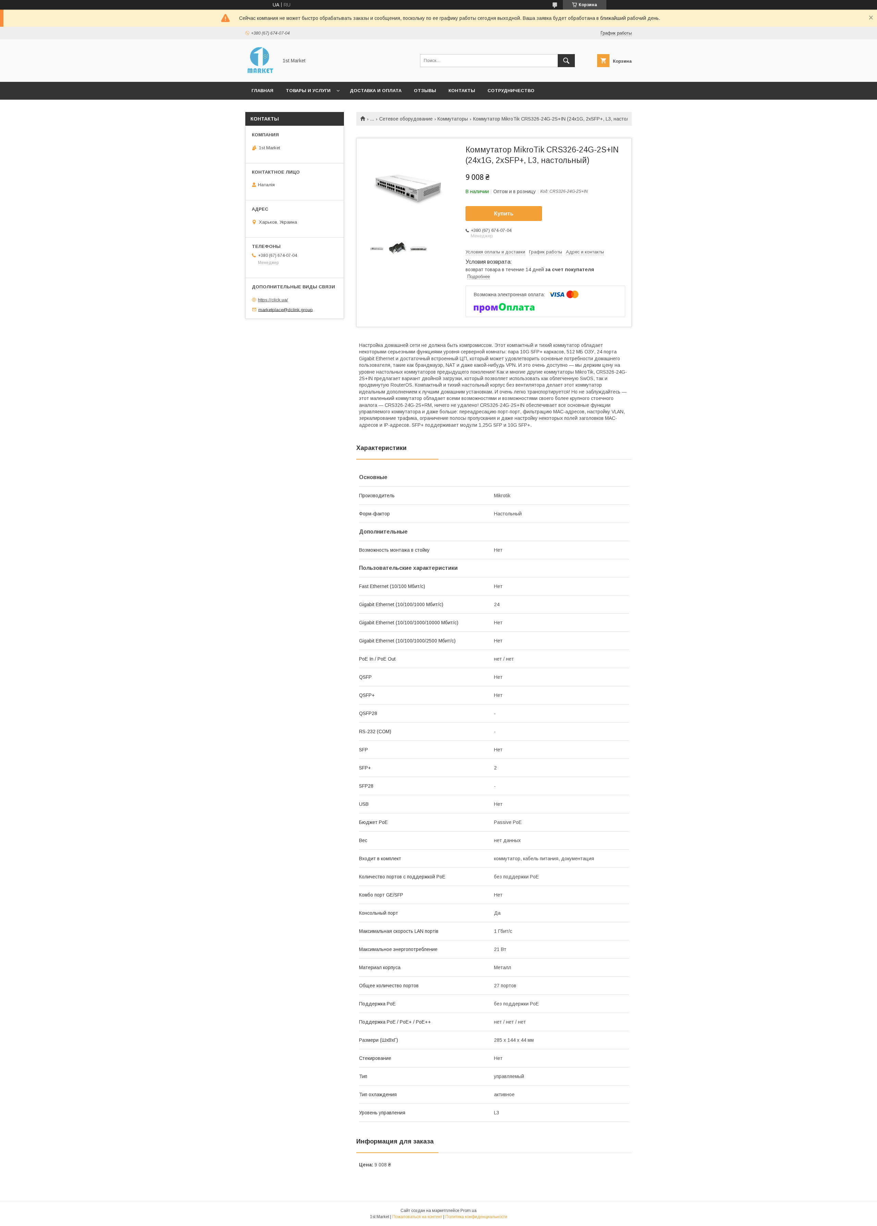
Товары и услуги (308, 90)
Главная (262, 90)
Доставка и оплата (376, 90)
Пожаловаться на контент (417, 1216)
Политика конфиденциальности (476, 1216)
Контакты (461, 90)
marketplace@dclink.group (285, 309)
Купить (504, 213)
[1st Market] (259, 73)
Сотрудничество (510, 90)
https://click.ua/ (273, 299)
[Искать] (566, 60)
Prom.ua (468, 1210)
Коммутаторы (452, 119)
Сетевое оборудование (406, 119)
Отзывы (425, 90)
